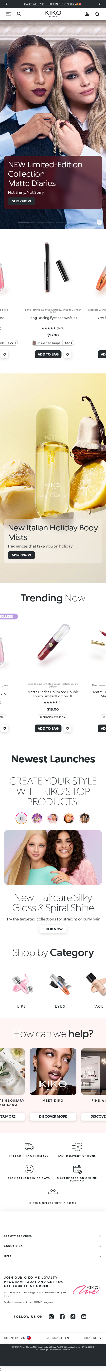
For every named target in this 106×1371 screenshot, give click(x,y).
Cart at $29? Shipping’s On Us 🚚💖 (53, 3)
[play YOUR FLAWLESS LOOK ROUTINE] (84, 818)
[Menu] (9, 14)
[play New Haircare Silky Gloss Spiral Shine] (21, 818)
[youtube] (83, 1316)
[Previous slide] (6, 3)
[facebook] (62, 1316)
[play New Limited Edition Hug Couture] (37, 818)
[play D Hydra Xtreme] (53, 818)
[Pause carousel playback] (99, 222)
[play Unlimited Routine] (69, 818)
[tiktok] (73, 1316)
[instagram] (51, 1316)
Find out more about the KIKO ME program (28, 1302)
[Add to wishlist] (4, 354)
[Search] (19, 14)
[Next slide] (99, 3)
